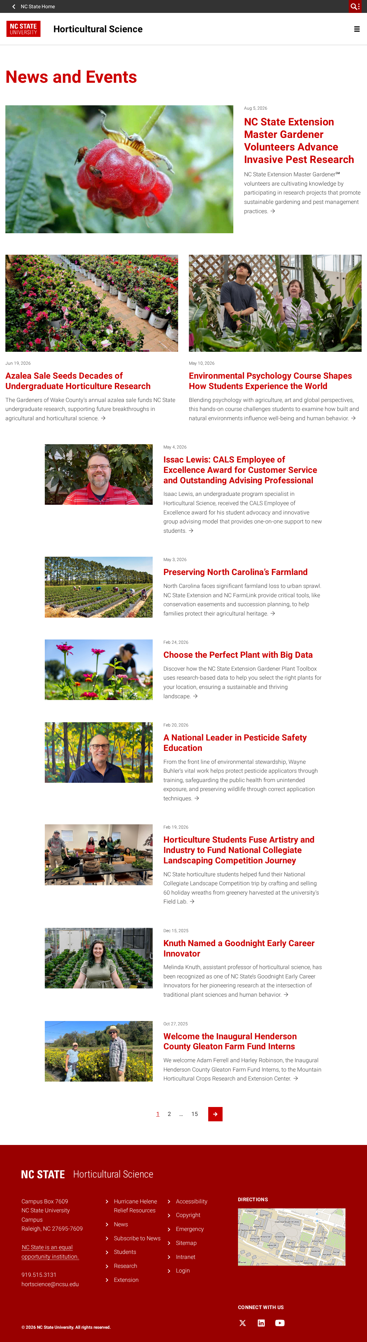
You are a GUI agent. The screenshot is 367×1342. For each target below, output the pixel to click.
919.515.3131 (39, 1274)
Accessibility (192, 1201)
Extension (126, 1279)
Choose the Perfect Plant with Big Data (238, 655)
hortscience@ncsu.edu (50, 1284)
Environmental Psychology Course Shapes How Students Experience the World (270, 381)
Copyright (188, 1215)
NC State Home (38, 6)
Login (183, 1270)
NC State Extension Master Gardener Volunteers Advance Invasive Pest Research (299, 141)
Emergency (190, 1229)
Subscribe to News (137, 1238)
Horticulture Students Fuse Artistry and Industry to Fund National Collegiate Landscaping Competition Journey (239, 850)
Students (125, 1251)
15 (194, 1114)
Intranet (185, 1257)
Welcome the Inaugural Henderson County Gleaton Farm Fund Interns (230, 1041)
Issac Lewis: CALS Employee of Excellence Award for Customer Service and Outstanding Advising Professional (240, 470)
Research (125, 1265)
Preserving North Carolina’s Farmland (235, 572)
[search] (355, 6)
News (121, 1224)
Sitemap (186, 1243)
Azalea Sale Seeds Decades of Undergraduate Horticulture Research (78, 381)
